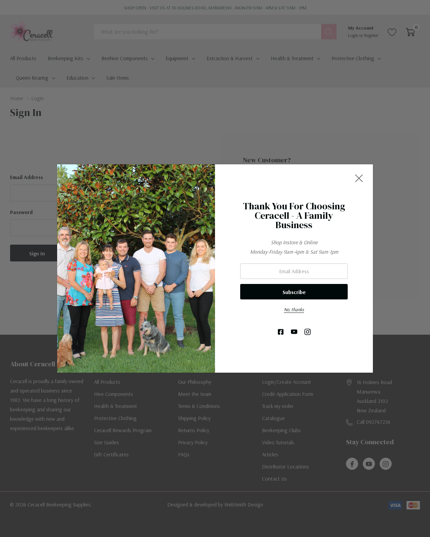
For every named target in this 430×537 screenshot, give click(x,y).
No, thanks (294, 309)
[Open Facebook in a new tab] (280, 332)
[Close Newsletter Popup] (359, 178)
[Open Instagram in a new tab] (307, 332)
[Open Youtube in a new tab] (294, 332)
